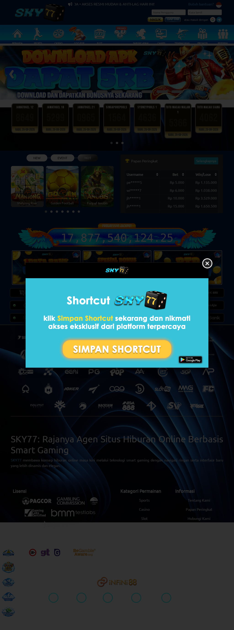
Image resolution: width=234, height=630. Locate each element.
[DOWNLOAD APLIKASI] (117, 323)
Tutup (207, 263)
